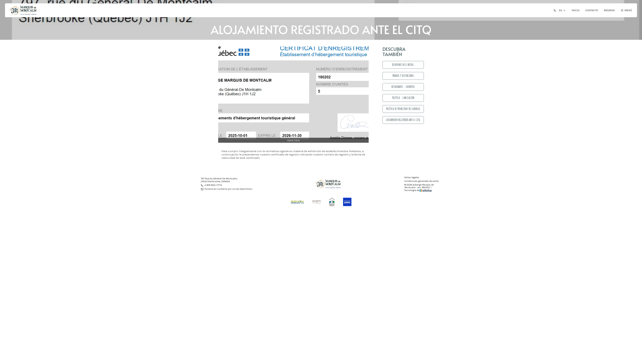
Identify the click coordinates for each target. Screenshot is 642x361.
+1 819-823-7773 (213, 185)
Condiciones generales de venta (421, 181)
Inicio (575, 10)
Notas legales (411, 177)
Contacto (591, 10)
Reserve (609, 10)
